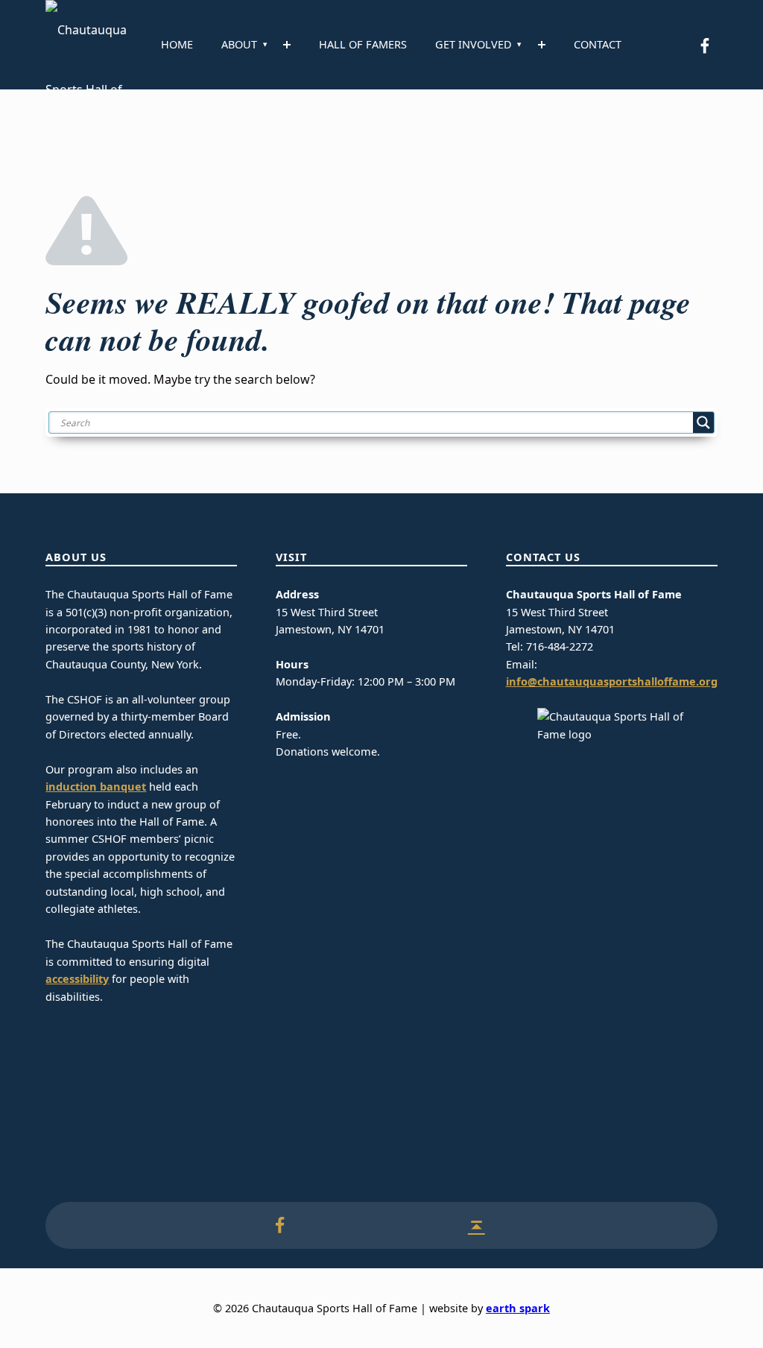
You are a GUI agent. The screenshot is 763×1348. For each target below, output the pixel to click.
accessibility (77, 979)
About (239, 44)
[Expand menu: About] (287, 45)
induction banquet (95, 786)
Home (177, 44)
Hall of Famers (363, 44)
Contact (597, 44)
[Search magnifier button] (703, 422)
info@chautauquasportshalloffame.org (612, 681)
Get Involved (473, 44)
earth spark (518, 1308)
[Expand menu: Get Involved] (542, 45)
